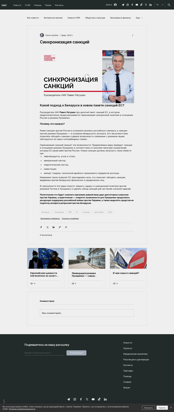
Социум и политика (70, 218)
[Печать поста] (66, 227)
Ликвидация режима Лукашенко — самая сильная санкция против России (86, 274)
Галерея (127, 382)
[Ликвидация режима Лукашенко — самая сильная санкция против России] (87, 258)
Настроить (148, 407)
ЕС (77, 212)
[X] (146, 4)
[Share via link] (60, 227)
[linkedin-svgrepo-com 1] (150, 4)
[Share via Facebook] (41, 227)
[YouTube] (136, 4)
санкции (86, 212)
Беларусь (46, 212)
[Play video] (87, 76)
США (110, 212)
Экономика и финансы (120, 18)
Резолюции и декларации (136, 359)
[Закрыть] (170, 407)
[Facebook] (132, 4)
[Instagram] (127, 4)
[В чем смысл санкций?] (128, 258)
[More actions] (132, 35)
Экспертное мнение (53, 18)
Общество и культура (95, 18)
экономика (99, 212)
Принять (162, 407)
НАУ (70, 212)
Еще (138, 18)
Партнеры (128, 370)
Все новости (33, 18)
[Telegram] (123, 4)
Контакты (128, 365)
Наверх (4, 403)
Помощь (127, 376)
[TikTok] (141, 4)
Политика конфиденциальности (22, 409)
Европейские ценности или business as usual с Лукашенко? (43, 274)
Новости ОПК (74, 18)
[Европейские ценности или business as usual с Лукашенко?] (45, 258)
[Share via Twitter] (47, 227)
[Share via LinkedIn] (53, 227)
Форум (126, 387)
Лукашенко (59, 212)
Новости (127, 342)
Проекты (127, 348)
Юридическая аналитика (135, 354)
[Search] (169, 4)
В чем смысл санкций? (126, 273)
